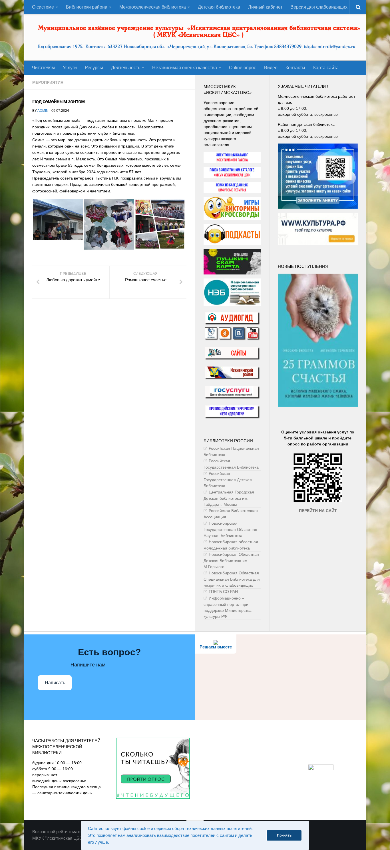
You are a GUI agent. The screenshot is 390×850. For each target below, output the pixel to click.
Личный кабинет (265, 7)
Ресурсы (94, 67)
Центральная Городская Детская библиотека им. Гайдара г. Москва (229, 498)
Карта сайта (326, 67)
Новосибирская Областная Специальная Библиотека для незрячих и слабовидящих (232, 579)
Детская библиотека (219, 7)
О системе (43, 7)
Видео (271, 67)
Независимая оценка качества (184, 67)
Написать (55, 682)
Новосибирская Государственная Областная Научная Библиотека (230, 529)
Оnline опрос (242, 67)
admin (43, 111)
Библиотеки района (86, 7)
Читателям (43, 67)
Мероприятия (47, 82)
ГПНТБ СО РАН (223, 591)
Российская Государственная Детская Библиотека (228, 479)
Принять (284, 835)
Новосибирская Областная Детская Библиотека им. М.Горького (231, 560)
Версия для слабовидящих (318, 7)
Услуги (70, 67)
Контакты (295, 67)
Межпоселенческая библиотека (152, 7)
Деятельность (125, 67)
